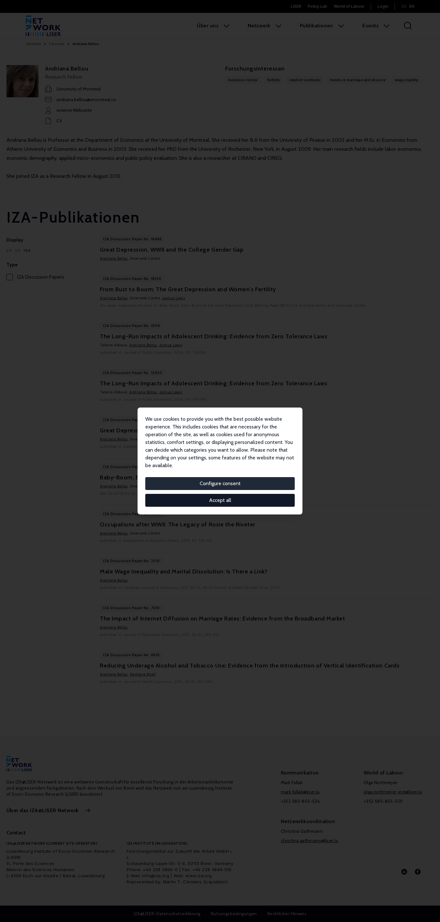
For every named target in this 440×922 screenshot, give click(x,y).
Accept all (220, 500)
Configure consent (220, 483)
